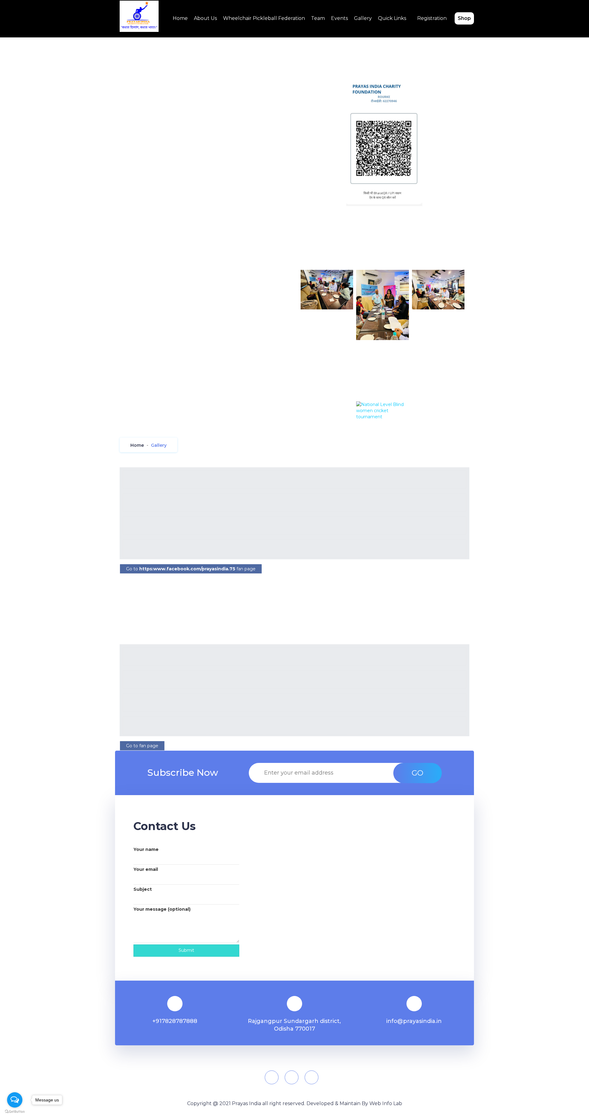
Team (318, 18)
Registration (432, 18)
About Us (205, 18)
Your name (146, 849)
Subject (142, 889)
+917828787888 (174, 1021)
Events (339, 18)
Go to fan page (191, 569)
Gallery (363, 18)
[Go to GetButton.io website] (15, 1112)
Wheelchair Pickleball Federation (264, 18)
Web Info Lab (385, 1103)
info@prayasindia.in (414, 1021)
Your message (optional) (162, 909)
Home (180, 18)
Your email (145, 869)
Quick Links (392, 18)
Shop (464, 18)
